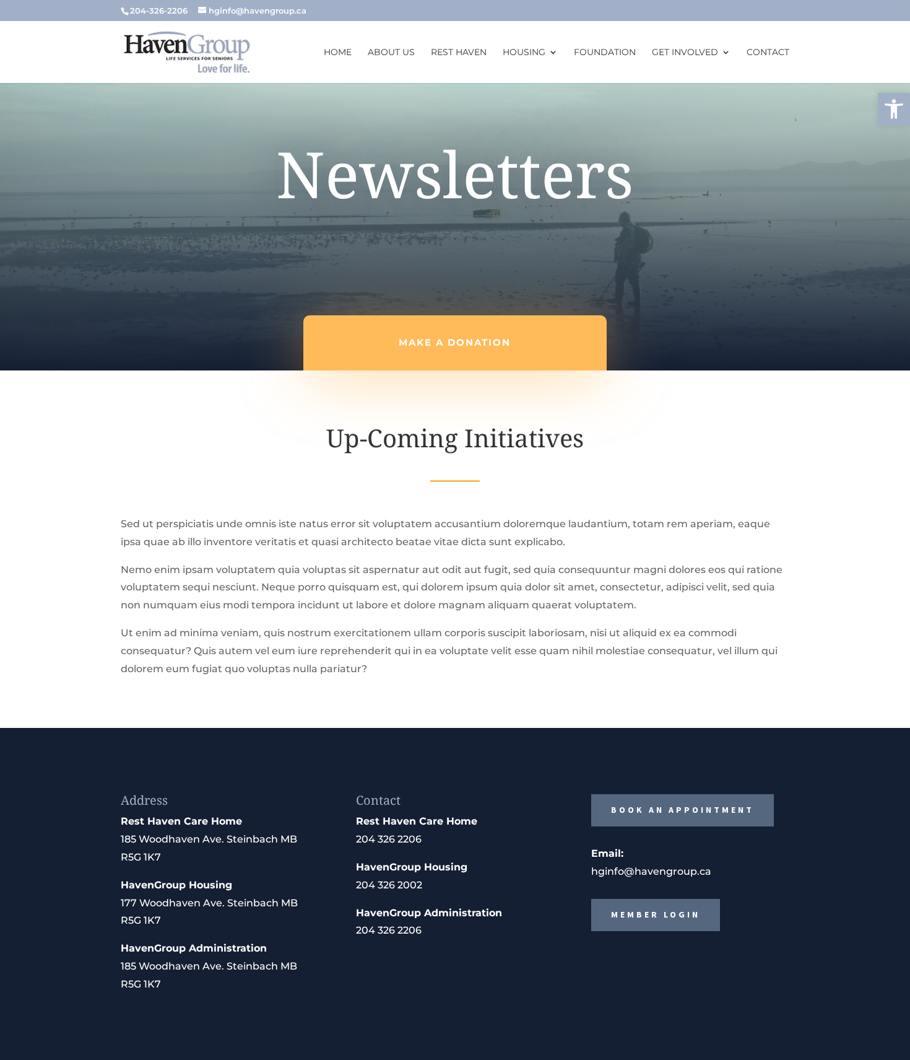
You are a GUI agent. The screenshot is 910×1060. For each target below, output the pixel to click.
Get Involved (685, 53)
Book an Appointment (682, 809)
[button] (894, 109)
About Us (391, 53)
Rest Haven (459, 53)
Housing (524, 53)
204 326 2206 (389, 839)
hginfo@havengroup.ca (651, 871)
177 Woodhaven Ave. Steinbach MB (209, 903)
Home (338, 53)
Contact (768, 53)
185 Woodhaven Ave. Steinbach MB (209, 839)
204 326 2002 (389, 885)
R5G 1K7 (141, 857)
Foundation (605, 53)
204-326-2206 (159, 10)
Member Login (655, 914)
